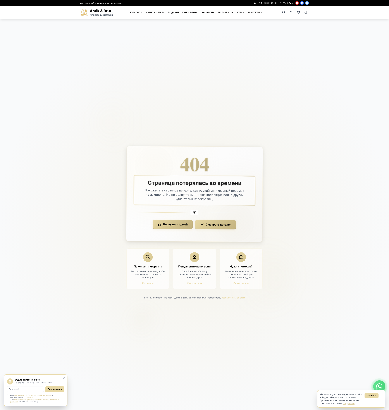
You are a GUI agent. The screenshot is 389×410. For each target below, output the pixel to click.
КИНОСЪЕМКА (190, 12)
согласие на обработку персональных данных (33, 395)
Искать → (148, 283)
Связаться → (241, 283)
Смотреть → (194, 283)
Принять (371, 395)
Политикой (28, 397)
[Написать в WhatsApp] (379, 386)
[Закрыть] (381, 394)
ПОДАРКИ (173, 12)
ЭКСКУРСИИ (207, 12)
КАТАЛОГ (135, 12)
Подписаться (55, 389)
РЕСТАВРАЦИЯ (225, 12)
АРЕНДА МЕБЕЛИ (155, 12)
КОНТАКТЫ (254, 12)
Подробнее (349, 403)
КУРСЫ (240, 12)
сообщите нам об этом (233, 297)
